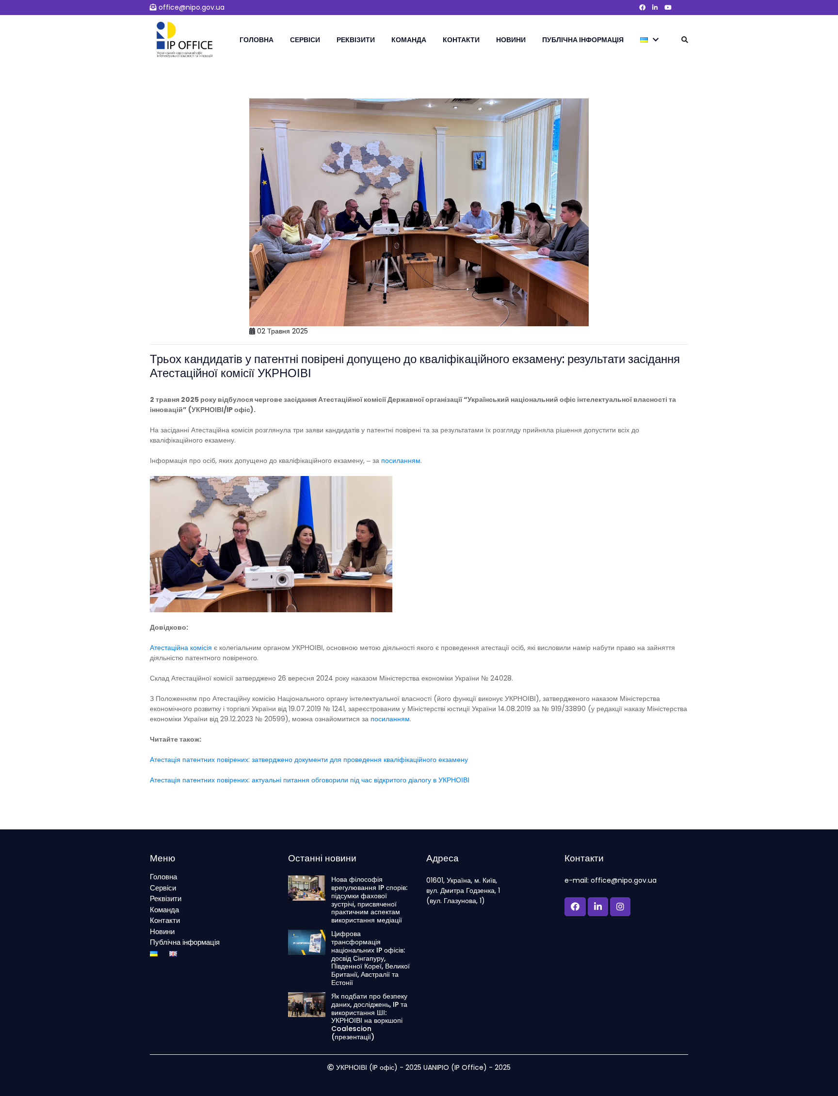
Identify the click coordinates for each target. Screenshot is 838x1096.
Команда (408, 40)
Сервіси (305, 40)
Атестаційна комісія (181, 647)
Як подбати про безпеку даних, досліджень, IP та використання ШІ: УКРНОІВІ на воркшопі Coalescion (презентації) (369, 1016)
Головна (257, 40)
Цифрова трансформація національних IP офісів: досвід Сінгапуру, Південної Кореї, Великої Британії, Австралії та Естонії (370, 958)
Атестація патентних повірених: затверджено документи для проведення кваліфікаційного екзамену (309, 759)
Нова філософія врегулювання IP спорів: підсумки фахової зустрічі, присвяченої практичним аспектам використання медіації (369, 899)
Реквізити (356, 40)
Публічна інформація (583, 40)
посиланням (400, 460)
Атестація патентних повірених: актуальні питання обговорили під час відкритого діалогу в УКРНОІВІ (309, 780)
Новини (511, 40)
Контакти (461, 40)
